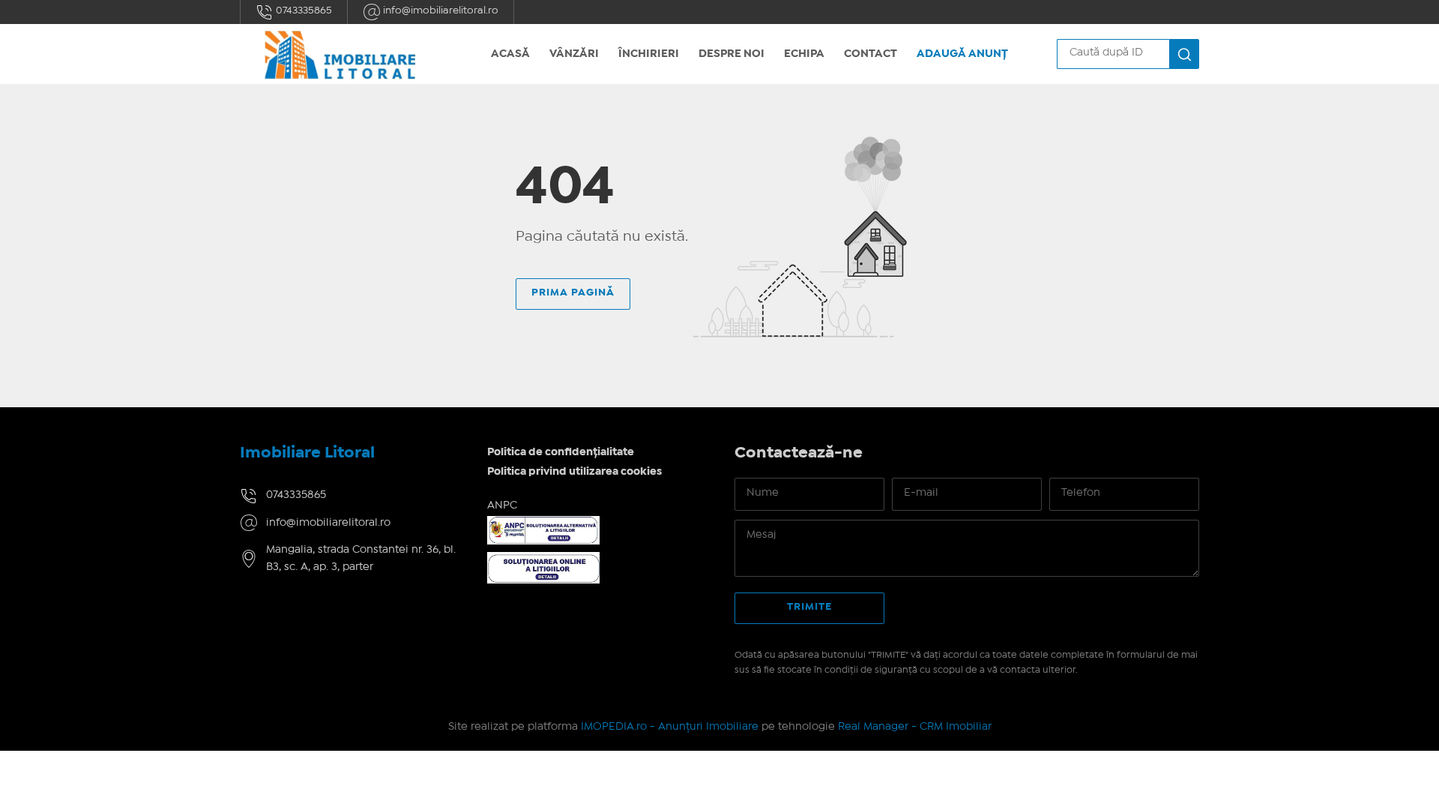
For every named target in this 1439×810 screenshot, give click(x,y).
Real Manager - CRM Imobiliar (915, 726)
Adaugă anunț (962, 54)
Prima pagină (573, 292)
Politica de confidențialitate (560, 452)
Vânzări (574, 54)
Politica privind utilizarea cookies (574, 471)
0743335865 (303, 10)
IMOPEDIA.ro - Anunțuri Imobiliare (669, 726)
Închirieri (648, 54)
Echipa (804, 54)
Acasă (510, 54)
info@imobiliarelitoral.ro (439, 10)
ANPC (502, 505)
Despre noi (731, 54)
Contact (870, 54)
